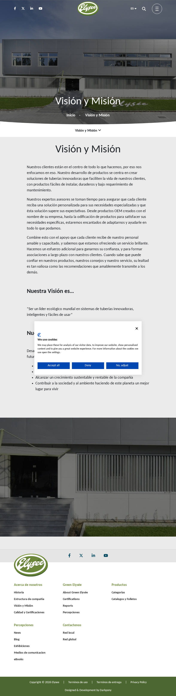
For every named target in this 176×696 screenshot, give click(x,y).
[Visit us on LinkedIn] (34, 8)
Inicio (71, 115)
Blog (17, 639)
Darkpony (105, 690)
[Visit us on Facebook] (17, 8)
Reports (68, 606)
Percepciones (71, 612)
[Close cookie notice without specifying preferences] (136, 328)
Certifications (71, 599)
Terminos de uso (78, 682)
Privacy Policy (138, 682)
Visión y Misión (97, 115)
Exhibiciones (22, 646)
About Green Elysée (75, 592)
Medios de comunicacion (30, 652)
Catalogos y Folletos (124, 599)
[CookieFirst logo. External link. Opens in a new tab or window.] (39, 335)
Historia (19, 592)
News (17, 632)
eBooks (18, 659)
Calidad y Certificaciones (29, 612)
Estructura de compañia (29, 599)
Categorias (118, 592)
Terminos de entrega (109, 682)
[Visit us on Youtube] (43, 8)
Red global (69, 639)
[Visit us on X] (25, 8)
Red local (68, 632)
